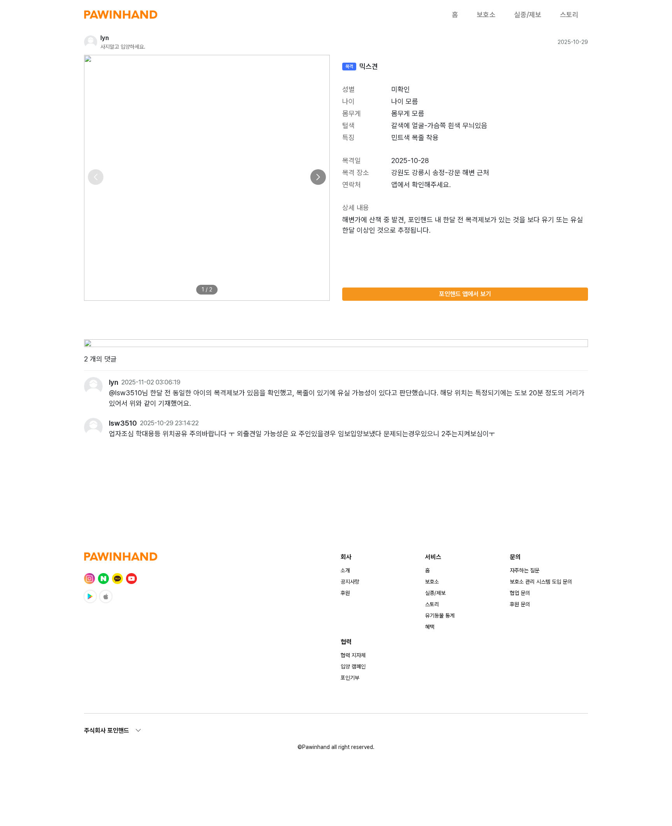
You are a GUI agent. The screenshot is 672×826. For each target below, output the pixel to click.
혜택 (429, 627)
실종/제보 (527, 15)
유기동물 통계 (440, 615)
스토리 (569, 15)
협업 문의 (520, 593)
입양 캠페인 (353, 666)
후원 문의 (520, 604)
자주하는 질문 (524, 570)
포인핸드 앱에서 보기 (465, 294)
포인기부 (350, 678)
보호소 (486, 15)
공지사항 (350, 582)
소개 (345, 570)
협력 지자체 (353, 655)
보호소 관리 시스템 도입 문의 (541, 582)
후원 (345, 593)
